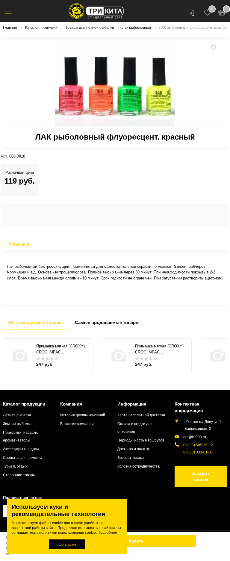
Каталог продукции (24, 403)
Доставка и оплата (133, 449)
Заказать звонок (200, 476)
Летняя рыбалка (17, 415)
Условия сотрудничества (138, 466)
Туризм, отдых (15, 466)
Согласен (67, 544)
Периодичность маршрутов (140, 440)
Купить (136, 541)
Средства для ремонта (22, 457)
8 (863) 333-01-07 (198, 452)
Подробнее (107, 532)
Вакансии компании (77, 424)
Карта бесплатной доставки (141, 415)
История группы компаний (82, 415)
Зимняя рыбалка (17, 424)
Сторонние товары (19, 475)
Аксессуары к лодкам (21, 449)
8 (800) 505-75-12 (198, 445)
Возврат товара (130, 457)
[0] (222, 13)
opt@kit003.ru (194, 437)
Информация (131, 403)
